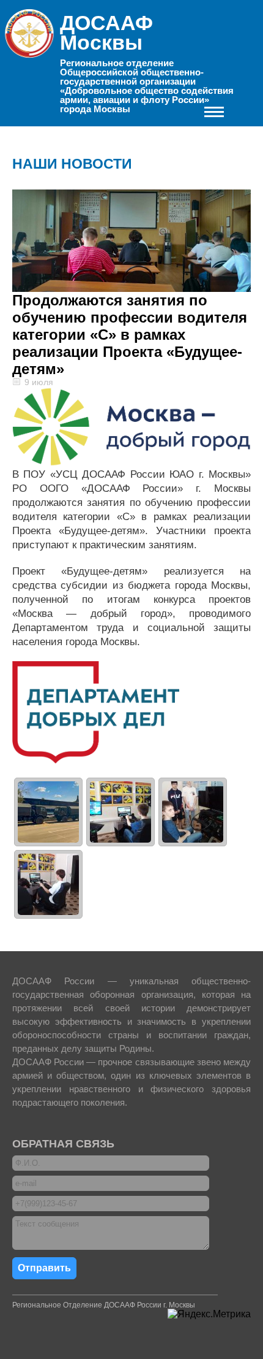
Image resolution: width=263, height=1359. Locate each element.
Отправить (44, 1268)
